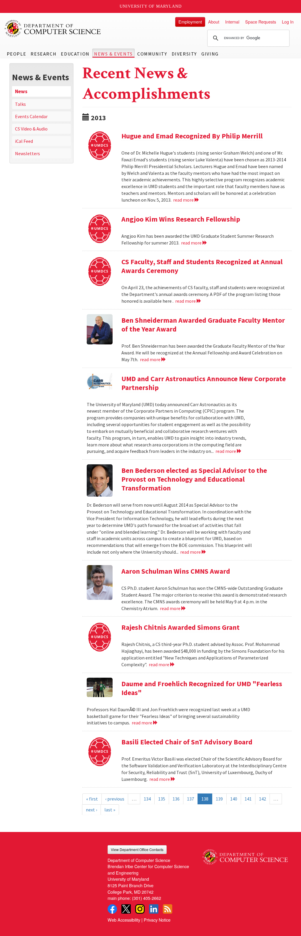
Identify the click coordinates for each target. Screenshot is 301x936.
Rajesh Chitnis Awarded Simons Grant (180, 627)
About (213, 22)
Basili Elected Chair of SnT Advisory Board (186, 741)
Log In (288, 22)
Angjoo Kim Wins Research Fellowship (180, 219)
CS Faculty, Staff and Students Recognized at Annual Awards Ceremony (201, 266)
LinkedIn (153, 909)
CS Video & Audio (31, 129)
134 (147, 799)
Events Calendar (31, 116)
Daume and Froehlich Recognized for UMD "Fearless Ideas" (201, 688)
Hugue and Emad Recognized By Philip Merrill (191, 135)
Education (75, 54)
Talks (20, 104)
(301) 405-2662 (146, 898)
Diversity (184, 54)
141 (248, 799)
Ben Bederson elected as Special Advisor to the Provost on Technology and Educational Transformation (194, 479)
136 (176, 799)
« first (92, 799)
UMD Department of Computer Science (52, 28)
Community (152, 54)
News (21, 91)
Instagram (140, 909)
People (16, 54)
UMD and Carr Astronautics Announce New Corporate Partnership (203, 383)
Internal (232, 22)
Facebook (112, 909)
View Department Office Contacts (137, 849)
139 (219, 799)
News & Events (113, 54)
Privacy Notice (157, 920)
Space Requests (260, 22)
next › (91, 810)
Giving (210, 54)
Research (43, 54)
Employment (190, 22)
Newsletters (27, 153)
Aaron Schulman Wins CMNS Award (175, 571)
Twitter (126, 909)
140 (233, 799)
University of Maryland (151, 6)
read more (184, 200)
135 (161, 799)
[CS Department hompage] (245, 855)
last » (109, 810)
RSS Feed (167, 909)
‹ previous (114, 799)
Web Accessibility (124, 920)
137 (190, 799)
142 (262, 799)
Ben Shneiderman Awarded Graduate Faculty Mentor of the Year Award (203, 325)
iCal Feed (24, 141)
